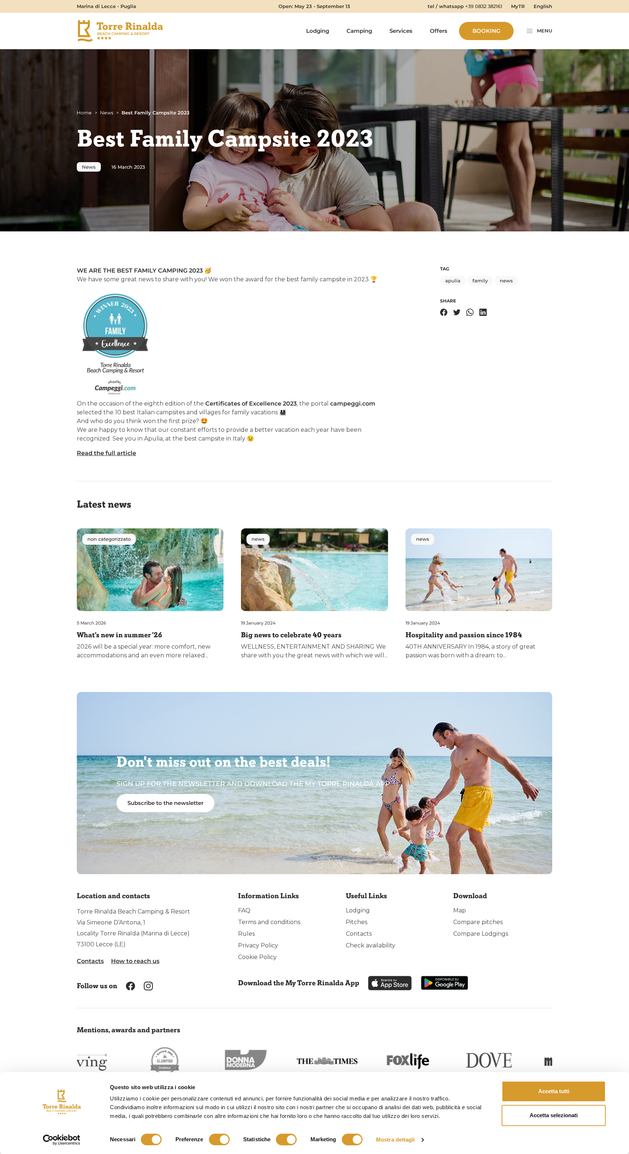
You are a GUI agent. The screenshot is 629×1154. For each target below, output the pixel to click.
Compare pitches (478, 922)
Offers (438, 30)
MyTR (518, 6)
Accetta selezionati (554, 1115)
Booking (486, 30)
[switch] (219, 1139)
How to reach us (135, 961)
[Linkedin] (483, 312)
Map (459, 910)
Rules (246, 933)
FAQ (244, 910)
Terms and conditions (269, 922)
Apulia (452, 280)
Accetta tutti (553, 1091)
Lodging (317, 30)
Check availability (370, 945)
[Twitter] (456, 312)
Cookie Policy (257, 957)
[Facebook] (443, 312)
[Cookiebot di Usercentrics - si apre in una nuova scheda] (62, 1139)
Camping (359, 30)
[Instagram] (148, 985)
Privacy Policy (258, 945)
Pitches (356, 922)
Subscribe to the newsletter (165, 802)
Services (400, 30)
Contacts (90, 961)
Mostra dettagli (395, 1140)
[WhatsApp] (470, 312)
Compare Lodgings (480, 933)
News (89, 167)
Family (480, 280)
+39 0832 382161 (483, 6)
